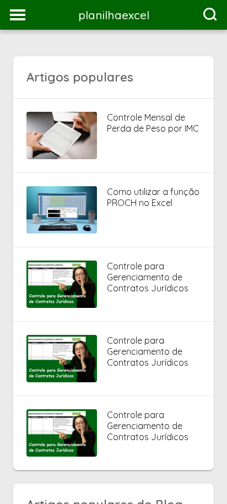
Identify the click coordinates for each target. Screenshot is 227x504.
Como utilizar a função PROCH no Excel (153, 197)
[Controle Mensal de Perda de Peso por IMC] (61, 155)
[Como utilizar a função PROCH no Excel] (61, 230)
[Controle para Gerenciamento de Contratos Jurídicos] (61, 304)
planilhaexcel (113, 15)
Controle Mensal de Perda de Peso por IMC (153, 123)
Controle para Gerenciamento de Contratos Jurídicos (147, 277)
